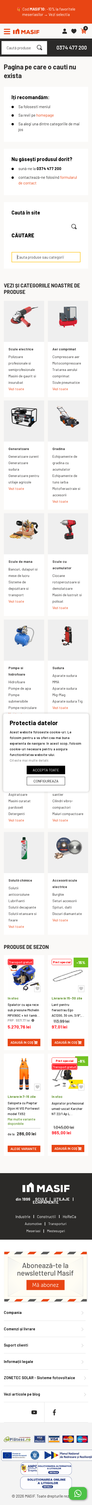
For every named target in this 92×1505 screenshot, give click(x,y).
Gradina (58, 448)
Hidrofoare (16, 682)
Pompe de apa (19, 688)
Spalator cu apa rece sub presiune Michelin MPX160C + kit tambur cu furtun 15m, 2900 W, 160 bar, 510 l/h (24, 1015)
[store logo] (26, 31)
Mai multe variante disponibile (21, 1121)
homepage (45, 115)
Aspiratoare (17, 794)
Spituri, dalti (62, 907)
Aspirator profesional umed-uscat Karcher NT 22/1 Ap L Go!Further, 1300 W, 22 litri (68, 1114)
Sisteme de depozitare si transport (18, 588)
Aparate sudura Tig (67, 701)
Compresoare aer (65, 356)
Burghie (58, 894)
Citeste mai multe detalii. (29, 760)
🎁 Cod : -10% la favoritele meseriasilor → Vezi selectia (46, 12)
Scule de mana (20, 561)
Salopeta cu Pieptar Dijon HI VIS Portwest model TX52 (24, 1108)
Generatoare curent (23, 456)
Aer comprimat (64, 349)
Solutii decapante (22, 907)
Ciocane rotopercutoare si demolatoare (66, 582)
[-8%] (68, 1088)
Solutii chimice (20, 880)
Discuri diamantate (67, 913)
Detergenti (16, 813)
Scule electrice (20, 349)
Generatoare (18, 448)
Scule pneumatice (66, 382)
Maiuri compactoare (67, 813)
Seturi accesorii (64, 901)
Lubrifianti (16, 901)
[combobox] (24, 48)
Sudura (58, 668)
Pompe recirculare (22, 707)
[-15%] (68, 990)
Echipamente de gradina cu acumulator (64, 462)
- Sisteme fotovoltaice (39, 1377)
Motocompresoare (66, 363)
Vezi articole (22, 1394)
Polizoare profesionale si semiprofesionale (21, 363)
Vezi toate (16, 389)
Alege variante (23, 1149)
